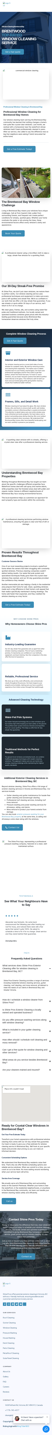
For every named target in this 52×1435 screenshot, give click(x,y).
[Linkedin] (12, 1304)
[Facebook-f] (4, 1304)
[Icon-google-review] (24, 1304)
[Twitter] (16, 1304)
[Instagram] (8, 1304)
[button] (44, 6)
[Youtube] (20, 1304)
